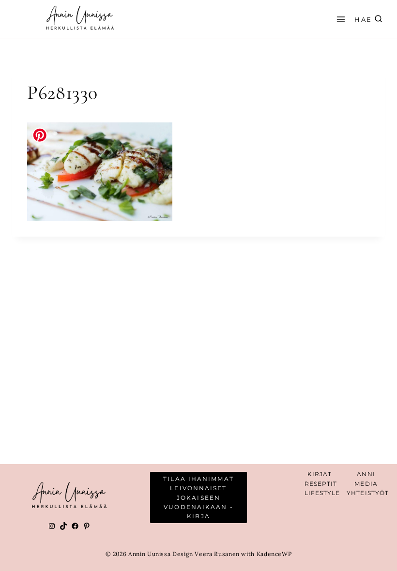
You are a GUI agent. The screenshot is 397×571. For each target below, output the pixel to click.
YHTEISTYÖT (368, 492)
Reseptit (321, 483)
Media (366, 483)
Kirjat (319, 474)
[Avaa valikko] (339, 19)
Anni (366, 474)
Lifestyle (322, 492)
